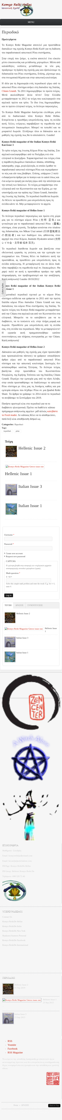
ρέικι (17, 431)
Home (16, 1105)
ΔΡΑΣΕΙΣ (19, 605)
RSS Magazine (15, 1052)
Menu (31, 22)
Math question (13, 573)
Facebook (12, 1048)
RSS (10, 1041)
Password (9, 544)
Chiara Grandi (9, 91)
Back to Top (54, 1105)
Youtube (12, 1045)
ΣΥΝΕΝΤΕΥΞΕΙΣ (35, 605)
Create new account (14, 553)
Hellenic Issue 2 (31, 448)
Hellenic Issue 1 (18, 473)
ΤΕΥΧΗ (9, 605)
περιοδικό (7, 431)
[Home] (17, 15)
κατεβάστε (52, 411)
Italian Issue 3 (30, 486)
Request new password (15, 556)
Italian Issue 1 (30, 505)
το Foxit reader (9, 415)
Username (9, 535)
